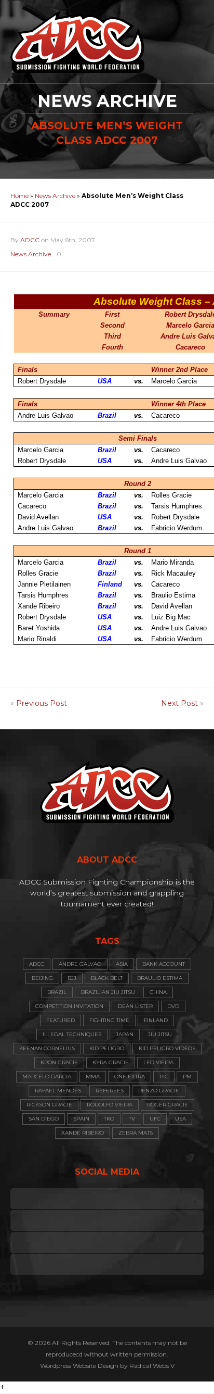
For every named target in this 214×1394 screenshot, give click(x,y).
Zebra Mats (135, 1132)
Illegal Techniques (72, 1034)
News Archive (55, 196)
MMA (93, 1076)
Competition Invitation (69, 1006)
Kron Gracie (59, 1062)
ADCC (29, 240)
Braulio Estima (159, 978)
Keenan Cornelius (47, 1048)
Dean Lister (135, 1006)
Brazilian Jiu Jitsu (108, 992)
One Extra (129, 1076)
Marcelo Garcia (46, 1076)
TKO (109, 1118)
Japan (124, 1034)
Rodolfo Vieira (109, 1104)
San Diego (44, 1118)
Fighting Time (109, 1020)
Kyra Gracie (110, 1062)
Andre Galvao (80, 964)
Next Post (179, 703)
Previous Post (41, 703)
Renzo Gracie (158, 1090)
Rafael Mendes (58, 1090)
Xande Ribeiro (82, 1132)
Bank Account (163, 964)
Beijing (42, 978)
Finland (156, 1020)
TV (132, 1118)
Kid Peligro (106, 1048)
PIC (163, 1076)
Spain (81, 1118)
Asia (122, 964)
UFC (155, 1118)
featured (60, 1020)
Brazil (56, 992)
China (158, 992)
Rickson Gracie (49, 1104)
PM (187, 1076)
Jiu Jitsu (160, 1034)
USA (180, 1118)
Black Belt (107, 978)
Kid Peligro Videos (167, 1048)
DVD (173, 1006)
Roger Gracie (167, 1104)
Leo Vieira (158, 1062)
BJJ (72, 978)
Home (19, 196)
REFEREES (110, 1090)
